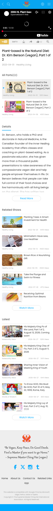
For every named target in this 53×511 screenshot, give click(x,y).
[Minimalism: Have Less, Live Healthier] (12, 241)
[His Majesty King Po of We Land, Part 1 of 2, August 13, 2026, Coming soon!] (12, 331)
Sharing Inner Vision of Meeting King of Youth (36, 366)
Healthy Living (23, 64)
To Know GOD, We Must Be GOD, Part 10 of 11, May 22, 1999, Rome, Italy (37, 387)
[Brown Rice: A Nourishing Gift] (12, 260)
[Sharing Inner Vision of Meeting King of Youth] (12, 370)
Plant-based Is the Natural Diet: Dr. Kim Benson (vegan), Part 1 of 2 (38, 87)
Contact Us (29, 478)
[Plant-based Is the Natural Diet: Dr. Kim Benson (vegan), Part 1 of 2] (15, 87)
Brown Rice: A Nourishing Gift (37, 257)
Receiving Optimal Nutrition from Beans (35, 295)
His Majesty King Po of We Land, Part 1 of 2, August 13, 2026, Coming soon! (36, 331)
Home (4, 478)
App (26, 483)
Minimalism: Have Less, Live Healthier (36, 238)
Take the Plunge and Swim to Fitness (35, 276)
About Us (15, 478)
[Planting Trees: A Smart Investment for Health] (12, 222)
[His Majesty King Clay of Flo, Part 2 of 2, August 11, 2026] (12, 350)
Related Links (45, 478)
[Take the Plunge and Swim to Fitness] (12, 279)
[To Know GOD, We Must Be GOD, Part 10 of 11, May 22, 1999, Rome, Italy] (12, 389)
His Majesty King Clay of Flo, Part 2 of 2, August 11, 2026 (36, 348)
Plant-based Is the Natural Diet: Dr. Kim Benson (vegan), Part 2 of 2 (38, 106)
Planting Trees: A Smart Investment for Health (36, 219)
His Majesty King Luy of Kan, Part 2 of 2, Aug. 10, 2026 (36, 406)
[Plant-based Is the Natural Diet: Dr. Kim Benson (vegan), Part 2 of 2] (14, 106)
